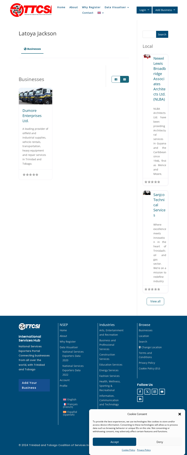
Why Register (91, 7)
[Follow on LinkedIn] (140, 399)
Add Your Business (29, 385)
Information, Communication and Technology (109, 400)
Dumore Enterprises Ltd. (32, 115)
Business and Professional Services (107, 345)
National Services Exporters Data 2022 (73, 370)
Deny (160, 442)
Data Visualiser (115, 7)
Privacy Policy (144, 450)
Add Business (163, 10)
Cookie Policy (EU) (149, 368)
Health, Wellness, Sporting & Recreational (110, 386)
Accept (114, 442)
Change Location (151, 347)
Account (65, 380)
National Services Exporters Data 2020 (73, 356)
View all (155, 301)
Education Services (110, 364)
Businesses (145, 330)
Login (143, 10)
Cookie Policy (128, 450)
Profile (63, 385)
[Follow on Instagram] (155, 392)
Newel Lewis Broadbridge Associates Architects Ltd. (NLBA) (159, 79)
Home (61, 7)
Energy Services (109, 370)
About (73, 7)
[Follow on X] (147, 392)
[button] (180, 414)
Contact (88, 12)
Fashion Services (109, 376)
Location (144, 336)
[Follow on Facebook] (140, 392)
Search (162, 34)
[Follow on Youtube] (162, 392)
